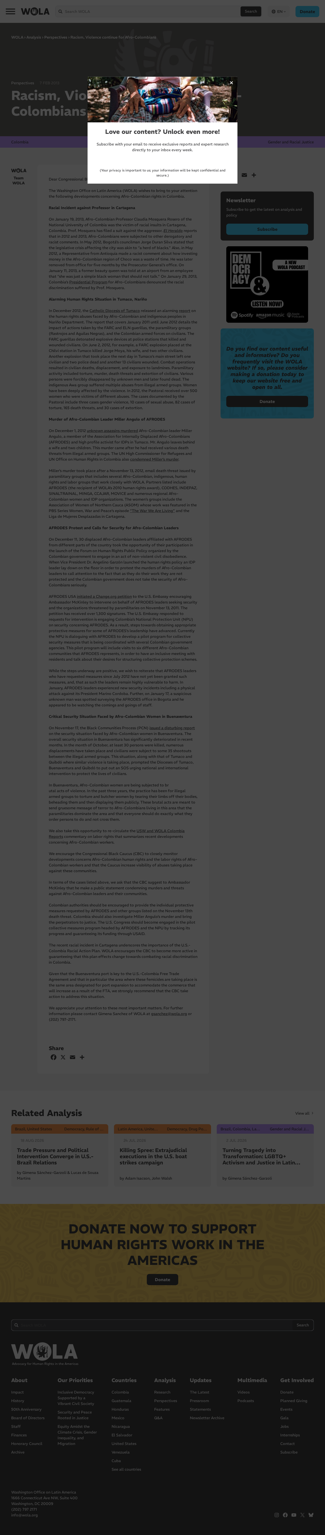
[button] (231, 83)
